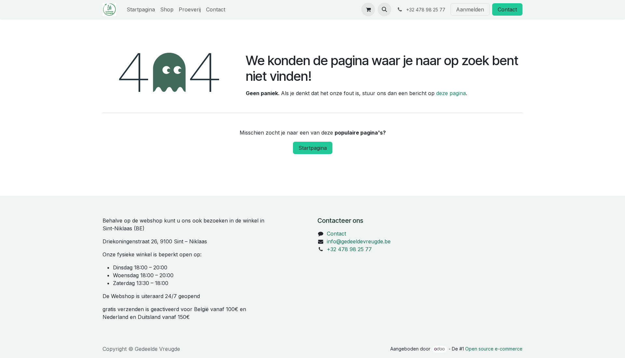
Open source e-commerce (493, 348)
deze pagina (451, 93)
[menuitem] (141, 9)
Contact (507, 9)
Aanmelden (470, 9)
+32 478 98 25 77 (349, 249)
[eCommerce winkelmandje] (368, 9)
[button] (384, 9)
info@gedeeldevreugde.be (359, 241)
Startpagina (313, 148)
